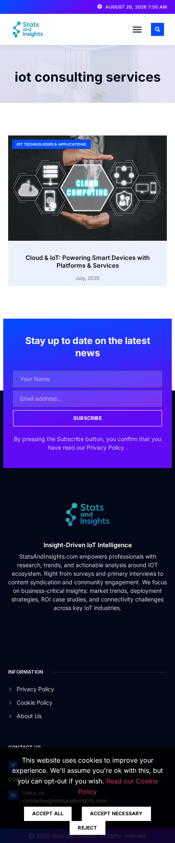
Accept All (47, 813)
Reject (87, 828)
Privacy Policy (106, 447)
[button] (137, 29)
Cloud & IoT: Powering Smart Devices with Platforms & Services (88, 262)
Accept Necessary (116, 813)
